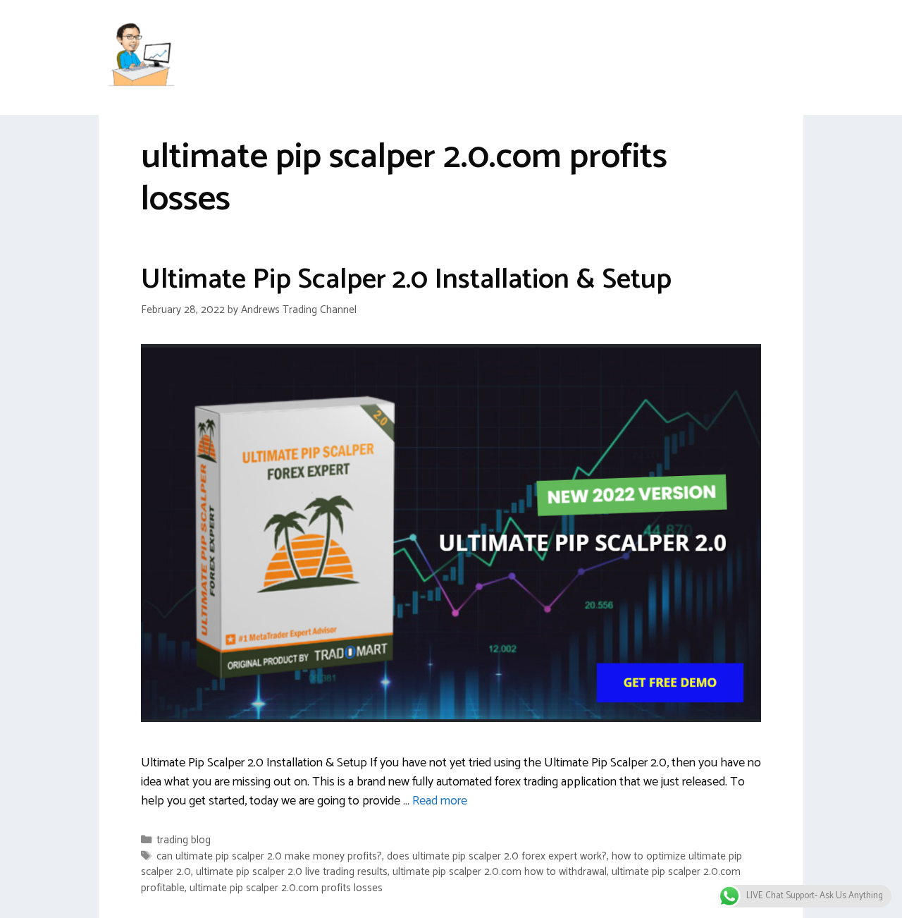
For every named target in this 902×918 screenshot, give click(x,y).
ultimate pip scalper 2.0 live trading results (292, 872)
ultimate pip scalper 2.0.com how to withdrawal (500, 872)
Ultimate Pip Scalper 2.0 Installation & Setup (406, 280)
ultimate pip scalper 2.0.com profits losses (286, 888)
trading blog (183, 840)
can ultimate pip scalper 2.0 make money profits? (269, 856)
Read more (439, 801)
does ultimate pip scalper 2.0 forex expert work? (497, 856)
